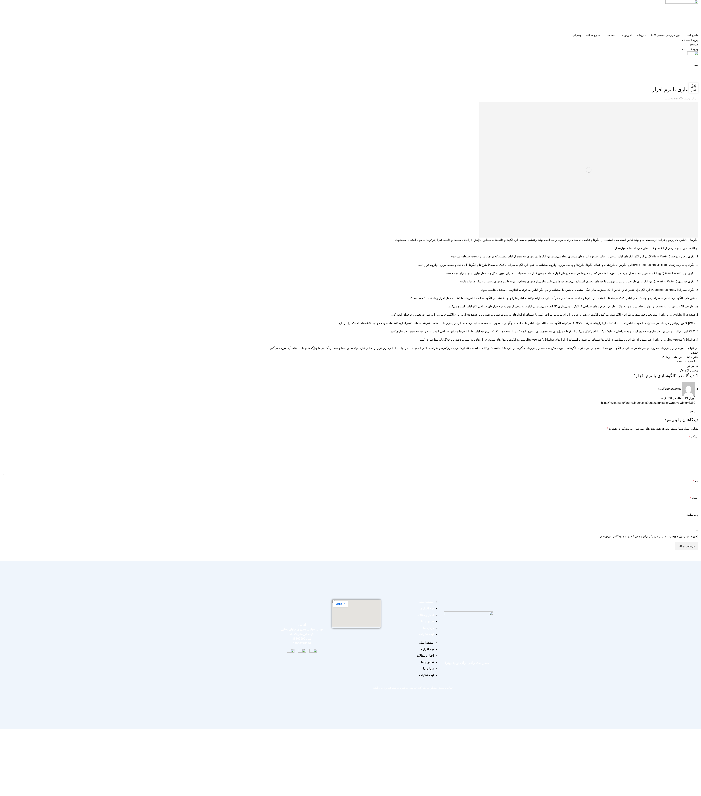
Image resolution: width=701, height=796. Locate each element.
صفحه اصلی (426, 601)
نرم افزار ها (427, 608)
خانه (696, 78)
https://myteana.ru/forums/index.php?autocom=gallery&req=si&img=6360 (648, 402)
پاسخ (692, 411)
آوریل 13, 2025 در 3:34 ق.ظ (677, 398)
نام (695, 480)
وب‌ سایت (692, 514)
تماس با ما (427, 621)
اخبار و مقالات (425, 614)
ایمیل (694, 497)
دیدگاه (693, 437)
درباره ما (428, 627)
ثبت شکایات (426, 634)
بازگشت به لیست (687, 361)
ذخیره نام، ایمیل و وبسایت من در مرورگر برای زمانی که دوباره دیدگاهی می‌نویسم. (649, 536)
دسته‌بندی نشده (684, 78)
